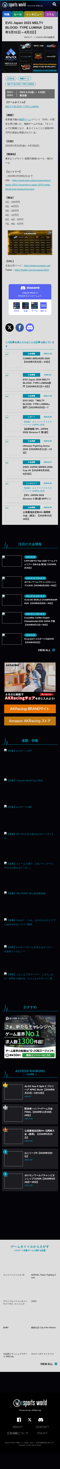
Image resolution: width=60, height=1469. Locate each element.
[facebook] (19, 1420)
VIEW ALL (44, 650)
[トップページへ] (30, 1405)
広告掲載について (17, 1433)
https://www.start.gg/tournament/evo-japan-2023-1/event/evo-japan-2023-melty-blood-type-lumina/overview (28, 184)
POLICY (42, 1433)
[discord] (40, 1420)
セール (18, 14)
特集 (7, 14)
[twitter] (30, 1420)
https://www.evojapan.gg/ (37, 265)
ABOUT (18, 1427)
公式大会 (10, 78)
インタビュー (34, 14)
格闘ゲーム (24, 78)
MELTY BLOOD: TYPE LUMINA (20, 84)
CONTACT (42, 1427)
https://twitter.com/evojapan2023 (32, 270)
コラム (50, 14)
